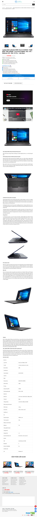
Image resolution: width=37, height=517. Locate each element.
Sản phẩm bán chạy (5, 479)
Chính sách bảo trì (13, 483)
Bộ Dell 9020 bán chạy (5, 483)
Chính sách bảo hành (14, 482)
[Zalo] (36, 509)
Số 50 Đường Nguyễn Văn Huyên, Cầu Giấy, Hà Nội (12, 493)
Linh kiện (3, 482)
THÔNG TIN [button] (21, 478)
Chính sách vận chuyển (14, 479)
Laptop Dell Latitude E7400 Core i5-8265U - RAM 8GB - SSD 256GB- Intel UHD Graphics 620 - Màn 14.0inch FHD (18, 471)
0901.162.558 (11, 492)
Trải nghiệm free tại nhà (22, 481)
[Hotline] (36, 506)
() (34, 1)
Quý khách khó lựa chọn (22, 480)
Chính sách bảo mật (13, 484)
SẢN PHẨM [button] (4, 478)
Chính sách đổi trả (13, 481)
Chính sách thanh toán (14, 480)
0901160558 (7, 489)
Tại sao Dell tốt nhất (22, 479)
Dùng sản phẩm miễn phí (22, 483)
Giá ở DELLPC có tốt (22, 484)
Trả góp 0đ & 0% (21, 482)
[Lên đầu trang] (35, 516)
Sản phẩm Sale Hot (5, 480)
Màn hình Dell (4, 481)
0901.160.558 (6, 492)
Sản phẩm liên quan (18, 457)
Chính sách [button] (14, 478)
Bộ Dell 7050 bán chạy (5, 484)
